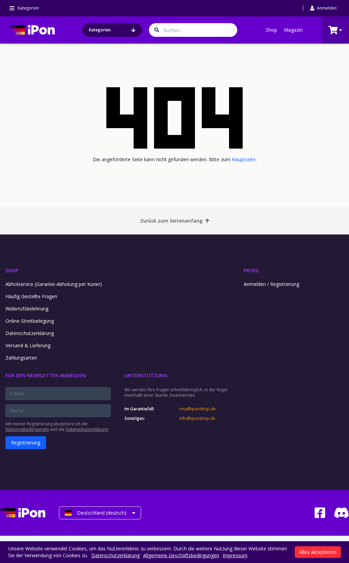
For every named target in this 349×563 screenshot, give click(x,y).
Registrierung (25, 442)
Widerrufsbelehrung (26, 308)
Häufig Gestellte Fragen (31, 296)
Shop (271, 30)
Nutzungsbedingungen (27, 429)
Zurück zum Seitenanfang (171, 220)
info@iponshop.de (197, 418)
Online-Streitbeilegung (29, 321)
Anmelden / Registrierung (271, 284)
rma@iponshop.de (197, 409)
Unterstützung (145, 375)
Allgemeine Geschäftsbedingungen (181, 555)
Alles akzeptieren (317, 552)
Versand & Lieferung (27, 345)
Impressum (235, 555)
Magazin (293, 30)
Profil (251, 270)
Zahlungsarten (21, 357)
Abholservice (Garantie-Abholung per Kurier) (53, 284)
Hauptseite (244, 159)
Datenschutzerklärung (29, 333)
